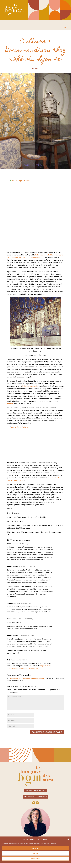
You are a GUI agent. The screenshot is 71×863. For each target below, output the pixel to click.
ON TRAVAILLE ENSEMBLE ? (35, 790)
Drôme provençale (30, 386)
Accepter (35, 848)
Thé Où (10, 660)
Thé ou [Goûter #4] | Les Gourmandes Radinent (26, 678)
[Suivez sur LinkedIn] (33, 802)
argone (10, 603)
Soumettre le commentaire (47, 732)
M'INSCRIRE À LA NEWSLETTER (35, 797)
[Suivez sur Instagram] (37, 802)
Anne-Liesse (12, 566)
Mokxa (10, 404)
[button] (68, 839)
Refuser (35, 853)
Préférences (35, 858)
